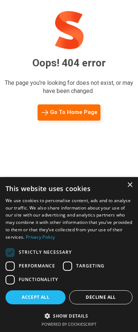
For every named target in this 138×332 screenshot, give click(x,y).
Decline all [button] (101, 297)
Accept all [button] (35, 297)
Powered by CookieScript (69, 324)
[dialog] (69, 254)
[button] (69, 315)
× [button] (129, 185)
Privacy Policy (40, 237)
